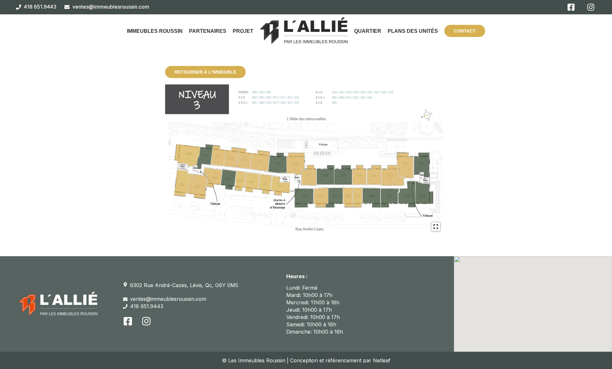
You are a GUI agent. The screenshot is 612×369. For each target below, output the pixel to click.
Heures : (297, 276)
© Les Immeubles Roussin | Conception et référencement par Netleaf (306, 360)
